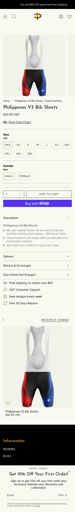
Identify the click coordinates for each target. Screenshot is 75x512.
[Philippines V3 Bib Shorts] (37, 367)
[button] (13, 16)
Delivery (8, 256)
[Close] (69, 471)
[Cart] (69, 16)
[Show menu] (5, 16)
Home (6, 100)
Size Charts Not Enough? (19, 274)
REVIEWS (9, 449)
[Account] (61, 16)
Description (10, 218)
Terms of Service (26, 506)
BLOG (7, 456)
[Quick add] (7, 403)
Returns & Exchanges (17, 265)
